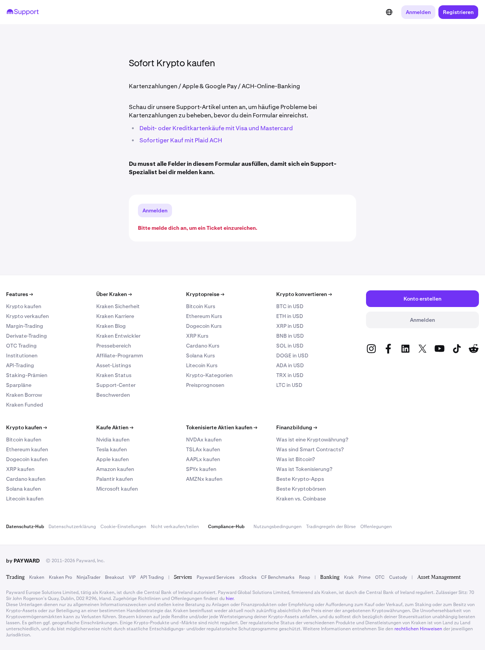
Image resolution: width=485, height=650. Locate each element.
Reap (304, 577)
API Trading (152, 577)
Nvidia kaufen (113, 439)
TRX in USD (290, 375)
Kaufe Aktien (114, 427)
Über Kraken (114, 294)
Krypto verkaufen (27, 316)
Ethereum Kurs (204, 316)
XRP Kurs (197, 335)
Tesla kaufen (111, 449)
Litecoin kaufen (25, 498)
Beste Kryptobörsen (301, 488)
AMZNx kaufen (204, 478)
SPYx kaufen (201, 469)
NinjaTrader (88, 577)
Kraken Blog (111, 326)
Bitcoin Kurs (200, 306)
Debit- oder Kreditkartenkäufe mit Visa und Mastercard (216, 128)
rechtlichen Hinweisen (418, 629)
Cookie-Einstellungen (123, 527)
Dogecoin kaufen (27, 459)
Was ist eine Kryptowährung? (312, 439)
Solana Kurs (200, 355)
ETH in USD (289, 316)
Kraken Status (113, 375)
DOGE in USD (292, 355)
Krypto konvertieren (304, 294)
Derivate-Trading (26, 335)
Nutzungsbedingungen (277, 527)
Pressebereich (113, 345)
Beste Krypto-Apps (300, 478)
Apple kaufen (112, 459)
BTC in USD (290, 306)
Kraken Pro (60, 577)
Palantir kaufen (114, 478)
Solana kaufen (23, 488)
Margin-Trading (24, 326)
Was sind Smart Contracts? (310, 449)
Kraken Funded (24, 404)
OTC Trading (21, 345)
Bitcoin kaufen (23, 439)
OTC (380, 577)
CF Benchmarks (277, 577)
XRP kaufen (20, 469)
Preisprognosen (205, 385)
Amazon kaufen (115, 469)
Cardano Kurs (202, 345)
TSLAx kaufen (203, 449)
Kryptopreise (205, 294)
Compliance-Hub (226, 527)
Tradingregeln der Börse (331, 527)
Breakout (114, 577)
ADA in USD (290, 365)
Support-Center (116, 385)
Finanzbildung (296, 427)
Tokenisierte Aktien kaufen (221, 427)
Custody (398, 577)
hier (229, 598)
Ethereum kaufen (27, 449)
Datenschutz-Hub (25, 527)
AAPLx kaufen (203, 459)
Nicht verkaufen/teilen (175, 527)
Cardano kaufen (25, 478)
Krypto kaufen (23, 306)
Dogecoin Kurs (204, 326)
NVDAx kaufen (204, 439)
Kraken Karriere (115, 316)
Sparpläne (18, 385)
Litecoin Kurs (201, 365)
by (23, 560)
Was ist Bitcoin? (295, 459)
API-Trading (20, 365)
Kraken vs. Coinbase (301, 498)
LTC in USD (289, 385)
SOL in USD (290, 345)
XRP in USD (290, 326)
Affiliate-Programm (119, 355)
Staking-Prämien (26, 375)
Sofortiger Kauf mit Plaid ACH (180, 140)
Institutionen (22, 355)
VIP (132, 577)
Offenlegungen (376, 527)
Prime (364, 577)
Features (19, 294)
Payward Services (216, 577)
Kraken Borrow (24, 394)
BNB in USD (290, 335)
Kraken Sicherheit (118, 306)
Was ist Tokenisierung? (304, 469)
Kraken (36, 577)
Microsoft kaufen (117, 488)
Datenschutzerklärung (72, 527)
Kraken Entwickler (118, 335)
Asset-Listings (113, 365)
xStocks (248, 577)
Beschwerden (113, 394)
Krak (349, 577)
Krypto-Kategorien (209, 375)
